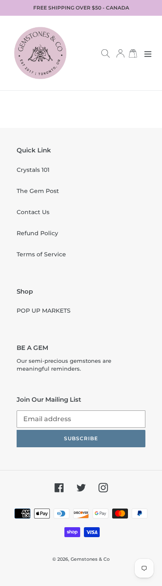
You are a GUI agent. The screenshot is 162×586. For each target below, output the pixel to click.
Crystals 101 (33, 170)
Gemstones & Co (90, 559)
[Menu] (148, 52)
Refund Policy (37, 233)
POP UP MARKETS (44, 310)
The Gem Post (38, 191)
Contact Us (33, 212)
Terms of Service (41, 254)
